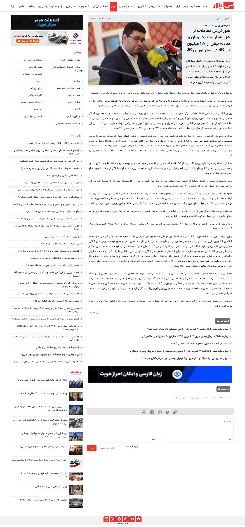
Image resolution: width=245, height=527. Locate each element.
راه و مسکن (56, 6)
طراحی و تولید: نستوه (122, 523)
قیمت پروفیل (73, 95)
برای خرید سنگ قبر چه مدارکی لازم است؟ (60, 244)
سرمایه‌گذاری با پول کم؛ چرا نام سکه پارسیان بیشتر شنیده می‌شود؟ (48, 197)
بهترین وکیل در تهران (70, 60)
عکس (21, 6)
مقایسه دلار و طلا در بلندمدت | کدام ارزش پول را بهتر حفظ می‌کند (49, 168)
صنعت (131, 6)
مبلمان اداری (74, 102)
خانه (205, 6)
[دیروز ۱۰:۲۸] (76, 476)
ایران (178, 6)
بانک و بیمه (84, 6)
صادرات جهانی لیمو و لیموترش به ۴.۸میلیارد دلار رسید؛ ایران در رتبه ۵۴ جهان (39, 421)
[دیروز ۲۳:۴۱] (76, 410)
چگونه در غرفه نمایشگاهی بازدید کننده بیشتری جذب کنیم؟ (52, 211)
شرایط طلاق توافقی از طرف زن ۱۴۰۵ (63, 175)
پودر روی (38, 109)
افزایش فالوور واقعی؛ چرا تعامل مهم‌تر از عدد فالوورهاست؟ (52, 265)
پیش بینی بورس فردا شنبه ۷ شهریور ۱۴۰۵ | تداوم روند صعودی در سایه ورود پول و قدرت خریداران (179, 351)
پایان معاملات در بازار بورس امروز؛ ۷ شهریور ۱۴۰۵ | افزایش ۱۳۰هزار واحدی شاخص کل (185, 336)
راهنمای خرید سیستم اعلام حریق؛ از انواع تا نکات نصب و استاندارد (48, 251)
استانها (169, 6)
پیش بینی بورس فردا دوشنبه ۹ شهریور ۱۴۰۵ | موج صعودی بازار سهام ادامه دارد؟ (187, 329)
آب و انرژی (70, 6)
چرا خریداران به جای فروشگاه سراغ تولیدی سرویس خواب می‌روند (49, 354)
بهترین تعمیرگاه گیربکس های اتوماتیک (68, 68)
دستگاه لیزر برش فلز (32, 60)
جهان (185, 6)
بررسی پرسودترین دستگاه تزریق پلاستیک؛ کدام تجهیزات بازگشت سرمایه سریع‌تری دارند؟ (46, 310)
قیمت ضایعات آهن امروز (68, 88)
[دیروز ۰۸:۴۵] (76, 490)
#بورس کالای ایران (199, 398)
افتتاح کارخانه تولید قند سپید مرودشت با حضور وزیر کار (42, 380)
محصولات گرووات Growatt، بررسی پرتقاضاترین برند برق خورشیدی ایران (46, 362)
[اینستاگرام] (125, 519)
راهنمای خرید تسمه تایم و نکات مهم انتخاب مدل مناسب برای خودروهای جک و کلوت (46, 338)
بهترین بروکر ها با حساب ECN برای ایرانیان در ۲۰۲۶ (56, 301)
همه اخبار (195, 6)
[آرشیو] (106, 519)
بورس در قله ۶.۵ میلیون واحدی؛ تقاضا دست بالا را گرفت (199, 344)
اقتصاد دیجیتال (156, 6)
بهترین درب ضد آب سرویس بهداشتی (62, 237)
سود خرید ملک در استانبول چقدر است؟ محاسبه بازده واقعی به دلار (48, 190)
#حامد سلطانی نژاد (221, 398)
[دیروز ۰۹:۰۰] (76, 423)
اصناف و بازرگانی (100, 6)
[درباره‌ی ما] (138, 519)
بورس (113, 6)
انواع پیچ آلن (36, 88)
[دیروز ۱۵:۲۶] (76, 503)
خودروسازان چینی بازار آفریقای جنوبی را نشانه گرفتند (43, 500)
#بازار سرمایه (181, 398)
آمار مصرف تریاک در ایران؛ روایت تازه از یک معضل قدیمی (53, 143)
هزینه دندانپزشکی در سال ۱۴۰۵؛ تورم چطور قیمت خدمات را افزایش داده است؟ (46, 227)
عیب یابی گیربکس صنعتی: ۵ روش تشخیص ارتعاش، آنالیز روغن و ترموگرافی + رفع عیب (48, 285)
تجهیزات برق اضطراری (32, 74)
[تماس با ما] (132, 519)
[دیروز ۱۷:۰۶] (76, 450)
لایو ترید (76, 109)
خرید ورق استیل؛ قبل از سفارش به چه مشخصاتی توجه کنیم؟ (51, 183)
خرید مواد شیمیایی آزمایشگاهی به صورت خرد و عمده (55, 258)
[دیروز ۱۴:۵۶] (76, 383)
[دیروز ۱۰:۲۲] (76, 463)
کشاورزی (142, 6)
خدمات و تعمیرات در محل (68, 123)
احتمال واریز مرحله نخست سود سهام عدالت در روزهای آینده (39, 460)
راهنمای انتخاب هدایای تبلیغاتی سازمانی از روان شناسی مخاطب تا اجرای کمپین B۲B (46, 152)
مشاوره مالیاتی (73, 116)
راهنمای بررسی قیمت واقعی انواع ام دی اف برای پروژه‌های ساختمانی (48, 294)
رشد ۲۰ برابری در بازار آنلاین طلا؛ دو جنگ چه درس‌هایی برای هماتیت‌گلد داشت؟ (46, 274)
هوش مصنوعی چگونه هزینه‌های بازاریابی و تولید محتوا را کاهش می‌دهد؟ (45, 319)
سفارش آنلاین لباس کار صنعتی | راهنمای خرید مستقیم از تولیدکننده (48, 219)
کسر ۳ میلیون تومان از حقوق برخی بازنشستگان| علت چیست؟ (43, 475)
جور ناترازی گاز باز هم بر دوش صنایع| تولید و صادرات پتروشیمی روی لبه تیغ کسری (43, 435)
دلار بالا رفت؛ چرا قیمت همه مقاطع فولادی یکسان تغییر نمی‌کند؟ (49, 161)
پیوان (39, 81)
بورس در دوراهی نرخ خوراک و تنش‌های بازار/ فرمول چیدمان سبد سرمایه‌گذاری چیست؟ (185, 358)
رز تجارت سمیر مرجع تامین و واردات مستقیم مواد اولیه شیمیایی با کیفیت (45, 204)
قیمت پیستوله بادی (33, 116)
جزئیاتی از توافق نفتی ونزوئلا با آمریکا (50, 486)
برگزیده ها (76, 135)
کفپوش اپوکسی (35, 95)
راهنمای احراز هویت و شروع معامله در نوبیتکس (57, 347)
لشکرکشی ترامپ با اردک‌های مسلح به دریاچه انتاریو (43, 447)
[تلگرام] (119, 519)
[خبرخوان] (112, 519)
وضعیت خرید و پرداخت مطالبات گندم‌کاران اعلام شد (43, 393)
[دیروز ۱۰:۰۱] (76, 396)
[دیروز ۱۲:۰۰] (76, 436)
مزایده (77, 81)
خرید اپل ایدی (35, 67)
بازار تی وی (43, 6)
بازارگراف (31, 6)
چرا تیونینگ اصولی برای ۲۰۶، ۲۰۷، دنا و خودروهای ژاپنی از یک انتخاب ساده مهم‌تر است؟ (47, 327)
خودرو (122, 6)
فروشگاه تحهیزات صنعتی (31, 102)
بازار (219, 93)
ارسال (91, 448)
